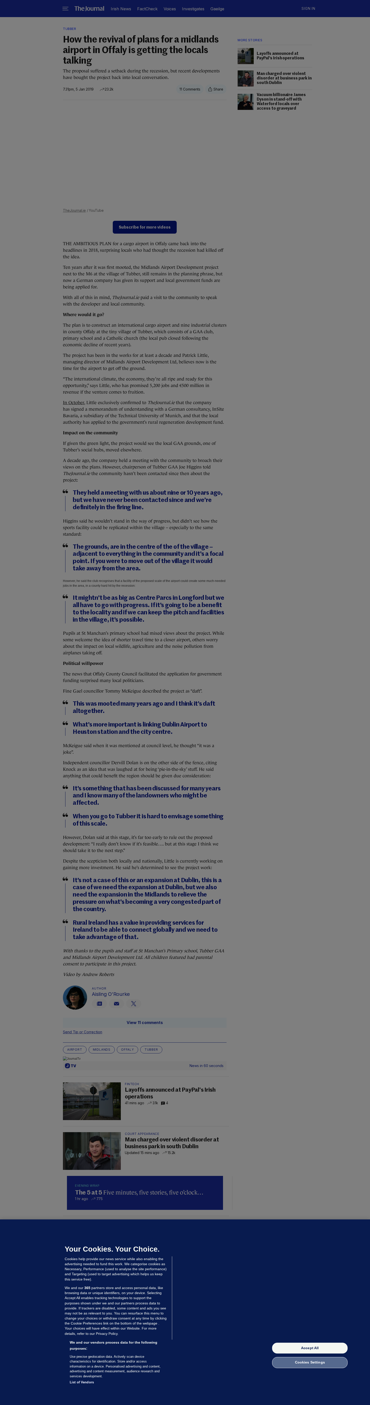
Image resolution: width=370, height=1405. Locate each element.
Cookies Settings (310, 1362)
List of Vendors (82, 1382)
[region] (185, 1312)
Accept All (310, 1348)
